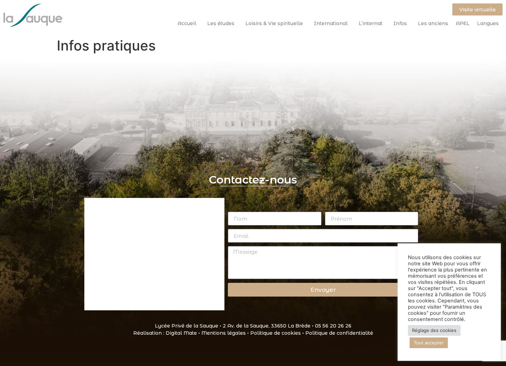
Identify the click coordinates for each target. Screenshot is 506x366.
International (331, 23)
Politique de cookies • (277, 333)
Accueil (187, 23)
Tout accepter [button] (429, 342)
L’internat (370, 23)
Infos (400, 23)
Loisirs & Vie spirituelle (274, 23)
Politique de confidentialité (339, 333)
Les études (220, 23)
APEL (463, 23)
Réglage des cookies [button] (434, 330)
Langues (488, 23)
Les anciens (433, 23)
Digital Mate (181, 333)
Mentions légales (223, 333)
